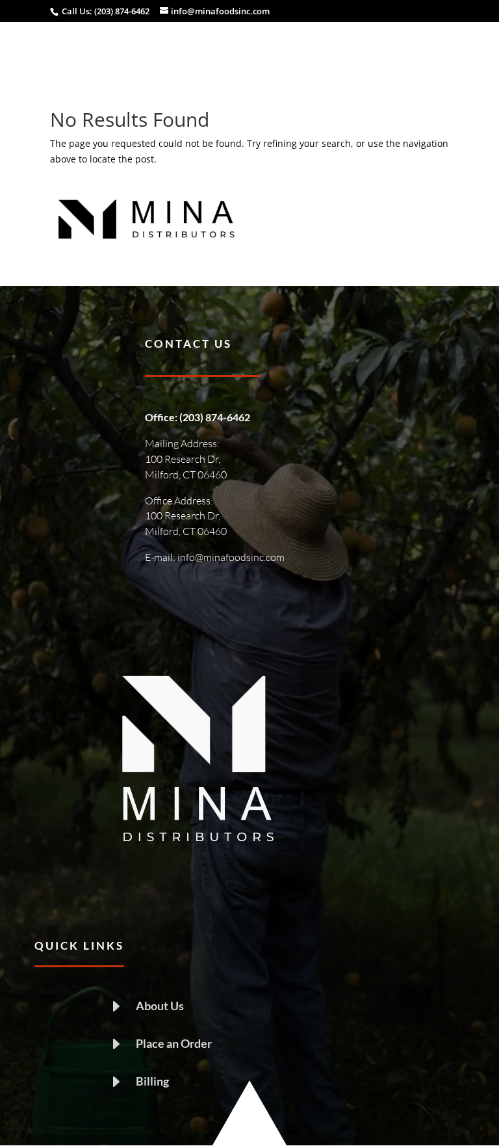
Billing (152, 1081)
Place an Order (174, 1043)
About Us (160, 1005)
